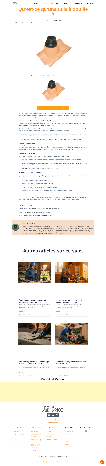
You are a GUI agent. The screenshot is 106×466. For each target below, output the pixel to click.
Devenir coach (51, 431)
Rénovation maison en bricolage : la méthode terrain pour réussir (69, 301)
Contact (66, 444)
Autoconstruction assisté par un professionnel (35, 445)
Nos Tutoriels (90, 3)
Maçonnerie (20, 23)
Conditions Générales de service (66, 462)
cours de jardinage (42, 215)
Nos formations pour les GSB (52, 435)
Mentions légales (35, 462)
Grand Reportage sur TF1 (46, 233)
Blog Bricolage (34, 450)
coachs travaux (32, 208)
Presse (66, 441)
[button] (86, 431)
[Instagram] (57, 415)
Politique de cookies (48, 462)
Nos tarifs (45, 3)
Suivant (60, 379)
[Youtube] (53, 415)
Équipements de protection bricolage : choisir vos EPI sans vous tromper (33, 301)
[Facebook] (49, 415)
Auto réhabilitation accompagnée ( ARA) (36, 440)
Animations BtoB (78, 3)
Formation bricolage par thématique (36, 435)
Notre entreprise (55, 3)
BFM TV (72, 232)
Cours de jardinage (19, 442)
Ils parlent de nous (69, 438)
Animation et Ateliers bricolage (52, 440)
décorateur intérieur (30, 212)
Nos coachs (67, 3)
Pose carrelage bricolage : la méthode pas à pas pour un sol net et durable (34, 362)
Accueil (36, 3)
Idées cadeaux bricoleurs (18, 438)
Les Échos (56, 233)
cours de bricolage (50, 208)
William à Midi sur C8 (33, 233)
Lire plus (21, 311)
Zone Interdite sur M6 (81, 232)
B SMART (63, 233)
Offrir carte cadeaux (19, 434)
